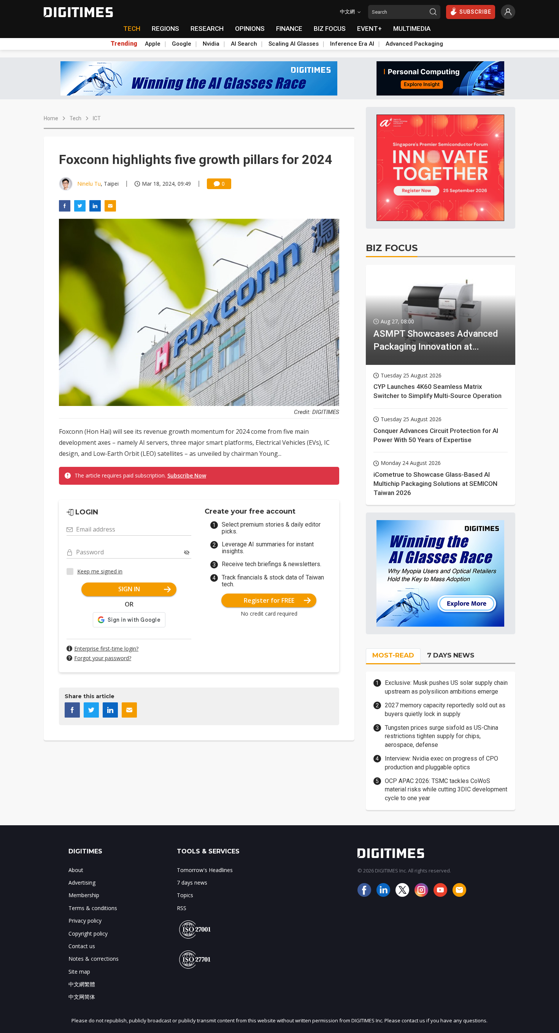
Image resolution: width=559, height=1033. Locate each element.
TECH (131, 28)
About (75, 870)
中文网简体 (81, 996)
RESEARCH (207, 28)
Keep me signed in (99, 571)
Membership (83, 895)
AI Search (244, 43)
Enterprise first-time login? (106, 648)
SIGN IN (129, 589)
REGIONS (165, 28)
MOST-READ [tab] (393, 655)
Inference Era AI (352, 43)
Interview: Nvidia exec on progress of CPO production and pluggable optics (441, 762)
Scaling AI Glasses (293, 43)
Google (181, 43)
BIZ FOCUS (330, 28)
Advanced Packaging (414, 43)
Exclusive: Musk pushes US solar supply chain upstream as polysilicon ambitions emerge (446, 687)
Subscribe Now (186, 475)
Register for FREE (269, 600)
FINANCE (289, 28)
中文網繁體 (81, 984)
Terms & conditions (92, 908)
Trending (124, 43)
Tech (75, 118)
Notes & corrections (93, 958)
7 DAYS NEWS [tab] (450, 655)
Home (51, 118)
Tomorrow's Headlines (205, 870)
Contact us (81, 946)
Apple (152, 43)
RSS (181, 908)
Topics (185, 895)
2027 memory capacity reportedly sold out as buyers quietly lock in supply (445, 709)
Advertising (81, 882)
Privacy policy (85, 920)
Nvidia (211, 43)
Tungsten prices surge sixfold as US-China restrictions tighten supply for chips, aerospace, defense (441, 736)
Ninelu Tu (89, 183)
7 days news (192, 882)
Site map (79, 971)
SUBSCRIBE (475, 12)
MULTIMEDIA (411, 28)
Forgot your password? (102, 658)
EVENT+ (369, 28)
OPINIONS (250, 28)
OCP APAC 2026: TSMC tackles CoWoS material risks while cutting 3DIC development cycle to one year (446, 789)
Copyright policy (88, 933)
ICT (97, 118)
